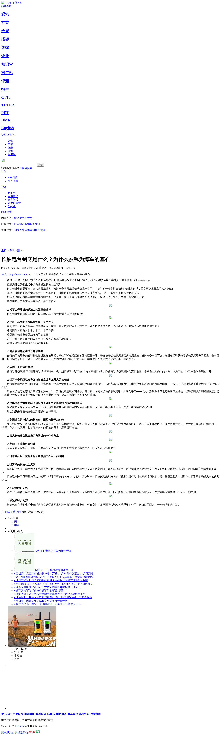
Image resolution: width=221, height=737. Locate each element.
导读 (3, 187)
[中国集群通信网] (11, 2)
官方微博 (13, 199)
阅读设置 (6, 212)
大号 (22, 218)
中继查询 (13, 196)
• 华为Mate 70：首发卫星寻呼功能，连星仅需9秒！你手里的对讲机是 (53, 583)
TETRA (8, 105)
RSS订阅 (13, 177)
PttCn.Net (20, 726)
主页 (3, 250)
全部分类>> (8, 134)
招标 (5, 39)
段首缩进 (19, 224)
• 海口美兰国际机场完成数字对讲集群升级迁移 (41, 600)
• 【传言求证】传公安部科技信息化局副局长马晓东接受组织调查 (51, 580)
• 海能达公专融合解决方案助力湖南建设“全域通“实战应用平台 (49, 594)
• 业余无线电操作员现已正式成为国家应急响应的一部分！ (47, 587)
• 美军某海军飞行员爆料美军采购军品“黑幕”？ (40, 590)
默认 (16, 218)
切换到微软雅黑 (23, 230)
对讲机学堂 (14, 203)
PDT (5, 112)
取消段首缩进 (32, 224)
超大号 (28, 218)
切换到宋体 (38, 230)
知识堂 (7, 64)
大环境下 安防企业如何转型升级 (52, 550)
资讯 (5, 14)
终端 (5, 47)
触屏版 (12, 193)
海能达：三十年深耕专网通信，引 (53, 570)
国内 (19, 250)
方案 (5, 22)
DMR (6, 120)
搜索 (40, 164)
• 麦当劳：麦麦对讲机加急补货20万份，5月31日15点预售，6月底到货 (54, 573)
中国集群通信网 (12, 511)
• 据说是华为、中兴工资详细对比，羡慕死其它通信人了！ (47, 604)
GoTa (6, 97)
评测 (5, 81)
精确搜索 (27, 168)
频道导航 (6, 6)
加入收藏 (13, 181)
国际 (16, 525)
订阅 (3, 171)
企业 (5, 56)
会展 (5, 31)
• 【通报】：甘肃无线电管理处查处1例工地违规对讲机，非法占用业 (53, 597)
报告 (5, 89)
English (7, 128)
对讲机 (7, 73)
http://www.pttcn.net (20, 274)
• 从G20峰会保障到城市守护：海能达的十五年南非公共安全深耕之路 (53, 577)
